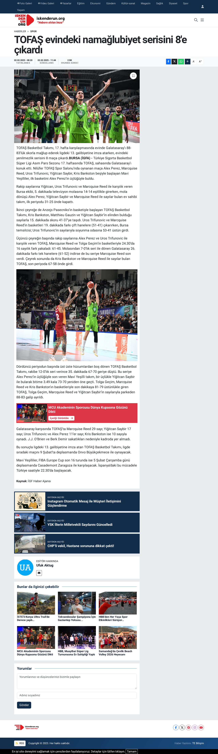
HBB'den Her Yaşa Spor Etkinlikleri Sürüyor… (113, 618)
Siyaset (173, 3)
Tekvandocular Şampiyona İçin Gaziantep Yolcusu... (77, 618)
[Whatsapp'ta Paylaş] (181, 61)
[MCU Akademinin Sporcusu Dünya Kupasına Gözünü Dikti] (36, 637)
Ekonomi (95, 3)
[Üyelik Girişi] (201, 6)
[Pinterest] (188, 727)
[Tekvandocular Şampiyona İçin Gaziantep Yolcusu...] (77, 602)
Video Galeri (47, 3)
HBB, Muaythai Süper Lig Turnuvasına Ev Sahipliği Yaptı (76, 653)
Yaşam (21, 10)
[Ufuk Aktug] (25, 567)
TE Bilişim (198, 743)
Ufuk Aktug (44, 565)
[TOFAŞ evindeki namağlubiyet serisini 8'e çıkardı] (77, 106)
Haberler (20, 31)
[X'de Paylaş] (174, 61)
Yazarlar (66, 3)
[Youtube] (201, 727)
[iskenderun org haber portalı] (40, 20)
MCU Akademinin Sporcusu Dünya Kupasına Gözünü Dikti (35, 653)
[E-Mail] (39, 573)
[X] (182, 727)
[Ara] (196, 20)
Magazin (145, 3)
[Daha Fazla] (187, 61)
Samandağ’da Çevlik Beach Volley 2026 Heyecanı (115, 653)
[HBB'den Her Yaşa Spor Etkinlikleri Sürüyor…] (118, 602)
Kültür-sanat (128, 3)
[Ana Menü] (202, 20)
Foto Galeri (25, 3)
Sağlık (159, 3)
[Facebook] (176, 727)
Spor (185, 3)
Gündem (111, 3)
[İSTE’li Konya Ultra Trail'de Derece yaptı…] (36, 602)
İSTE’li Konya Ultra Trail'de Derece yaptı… (33, 618)
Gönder (24, 705)
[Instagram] (195, 727)
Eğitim (80, 3)
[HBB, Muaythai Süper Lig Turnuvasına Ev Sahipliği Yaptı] (77, 637)
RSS (21, 743)
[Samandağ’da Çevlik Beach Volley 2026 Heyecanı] (118, 637)
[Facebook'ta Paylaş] (168, 61)
